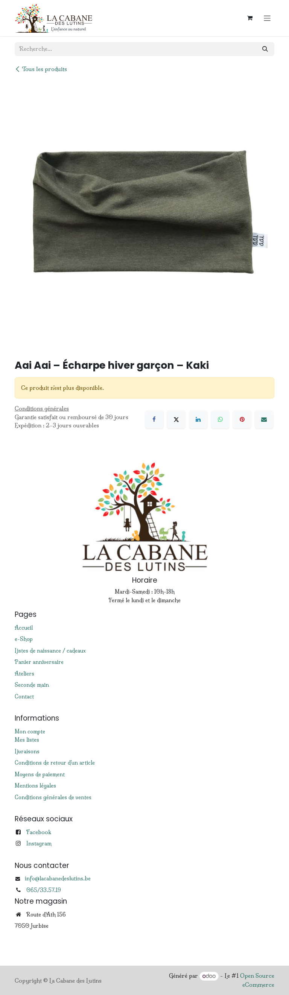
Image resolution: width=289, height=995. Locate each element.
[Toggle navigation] (267, 18)
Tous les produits (44, 69)
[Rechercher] (265, 49)
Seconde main (32, 685)
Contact (24, 696)
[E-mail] (264, 419)
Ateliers (24, 673)
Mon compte (30, 731)
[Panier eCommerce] (250, 18)
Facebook (38, 832)
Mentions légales (35, 785)
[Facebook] (154, 419)
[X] (176, 419)
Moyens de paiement (40, 774)
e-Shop (24, 639)
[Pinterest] (242, 419)
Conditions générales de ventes (53, 797)
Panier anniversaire (39, 662)
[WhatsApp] (220, 419)
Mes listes (27, 739)
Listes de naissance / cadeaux (50, 650)
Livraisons (27, 751)
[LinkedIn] (198, 419)
